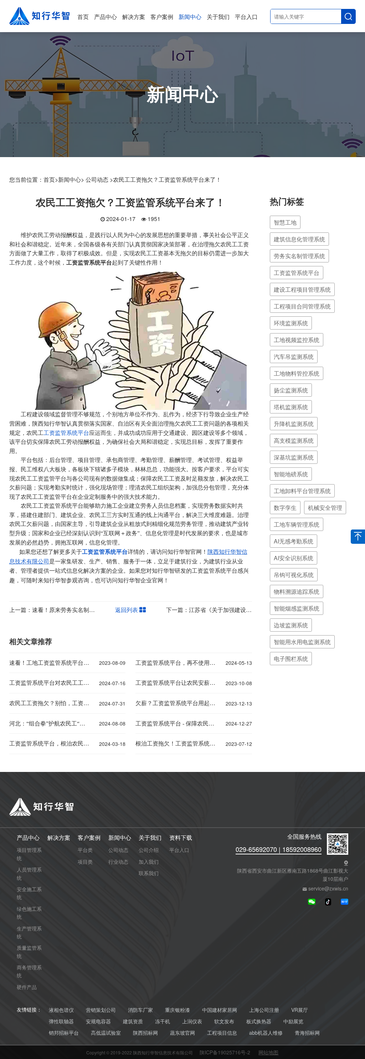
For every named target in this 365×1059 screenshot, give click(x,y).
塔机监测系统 (291, 407)
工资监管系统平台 (66, 433)
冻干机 (162, 1021)
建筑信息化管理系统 (299, 239)
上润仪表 (192, 1021)
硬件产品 (27, 986)
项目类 (85, 861)
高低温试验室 (106, 1033)
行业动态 (118, 861)
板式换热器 (258, 1021)
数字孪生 (285, 507)
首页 (83, 16)
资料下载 (180, 838)
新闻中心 (190, 16)
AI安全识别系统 (293, 558)
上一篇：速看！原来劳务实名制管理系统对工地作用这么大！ (86, 610)
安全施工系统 (29, 892)
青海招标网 (307, 1033)
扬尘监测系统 (291, 390)
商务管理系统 (29, 971)
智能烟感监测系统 (296, 608)
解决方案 (133, 16)
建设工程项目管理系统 (302, 289)
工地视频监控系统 (296, 340)
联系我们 (149, 873)
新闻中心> (71, 179)
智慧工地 (285, 222)
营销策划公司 (101, 1010)
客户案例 (161, 16)
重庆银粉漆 (177, 1010)
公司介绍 (149, 849)
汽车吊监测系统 (294, 356)
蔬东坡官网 (182, 1033)
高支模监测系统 (294, 440)
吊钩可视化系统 (294, 575)
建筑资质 (133, 1021)
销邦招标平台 (64, 1033)
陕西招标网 (145, 1033)
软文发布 (224, 1021)
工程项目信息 (222, 1033)
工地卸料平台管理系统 (302, 491)
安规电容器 (98, 1021)
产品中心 (105, 16)
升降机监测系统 (294, 424)
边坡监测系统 (291, 625)
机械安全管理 (325, 507)
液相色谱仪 (61, 1010)
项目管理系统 (29, 853)
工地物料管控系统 (296, 373)
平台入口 (246, 16)
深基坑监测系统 (294, 457)
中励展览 (293, 1021)
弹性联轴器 (61, 1021)
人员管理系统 (29, 873)
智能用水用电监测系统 (302, 642)
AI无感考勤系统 (293, 541)
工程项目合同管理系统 (302, 306)
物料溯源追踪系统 (296, 591)
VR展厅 (299, 1010)
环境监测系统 (291, 323)
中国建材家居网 (219, 1010)
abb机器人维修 (266, 1033)
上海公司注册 (264, 1010)
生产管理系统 (29, 932)
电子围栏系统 (291, 658)
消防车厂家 (140, 1010)
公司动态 (118, 849)
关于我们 (218, 16)
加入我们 (149, 861)
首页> (50, 179)
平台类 (85, 849)
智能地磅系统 (291, 474)
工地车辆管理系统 (296, 524)
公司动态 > (99, 179)
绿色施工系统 (29, 912)
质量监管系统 (29, 951)
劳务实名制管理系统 (299, 256)
